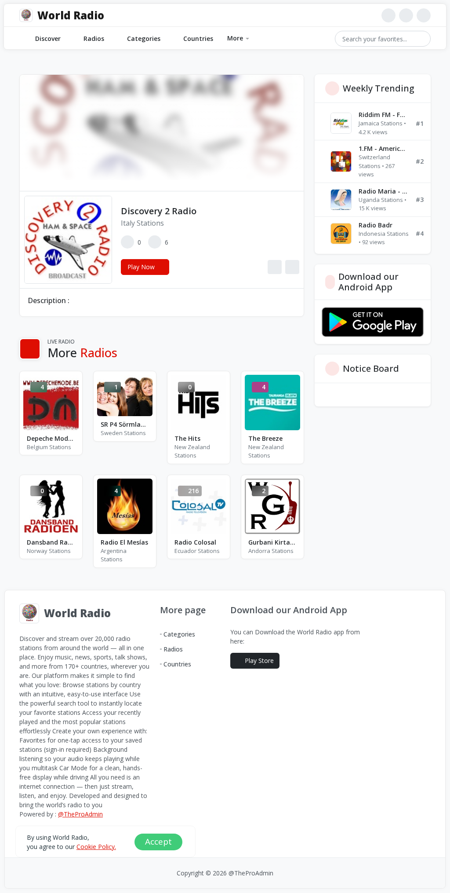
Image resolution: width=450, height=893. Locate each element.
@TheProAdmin (80, 814)
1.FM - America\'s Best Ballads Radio (384, 148)
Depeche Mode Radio (51, 438)
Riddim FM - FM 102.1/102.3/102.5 (384, 114)
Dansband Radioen (51, 542)
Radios (93, 38)
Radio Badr (375, 225)
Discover (48, 38)
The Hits (187, 438)
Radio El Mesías (124, 542)
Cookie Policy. (96, 846)
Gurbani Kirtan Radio (272, 542)
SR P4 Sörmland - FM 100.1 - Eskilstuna (125, 424)
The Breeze (265, 438)
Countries (198, 38)
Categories (143, 38)
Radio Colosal (195, 542)
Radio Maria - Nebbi (384, 191)
